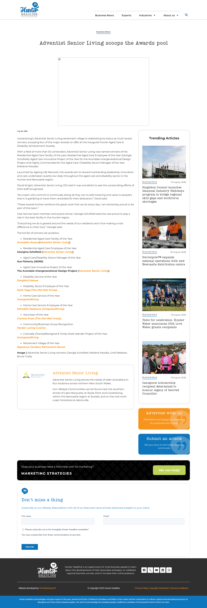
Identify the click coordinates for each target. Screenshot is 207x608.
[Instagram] (169, 570)
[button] (186, 14)
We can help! (169, 470)
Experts (126, 15)
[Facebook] (144, 570)
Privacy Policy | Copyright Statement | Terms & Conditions (161, 588)
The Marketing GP (47, 588)
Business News (104, 15)
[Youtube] (156, 570)
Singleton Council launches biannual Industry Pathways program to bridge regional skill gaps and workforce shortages (163, 194)
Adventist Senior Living (54, 242)
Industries (145, 15)
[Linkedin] (162, 570)
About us (169, 15)
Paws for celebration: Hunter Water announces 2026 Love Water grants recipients (163, 324)
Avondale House (27, 242)
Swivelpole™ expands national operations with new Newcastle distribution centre (163, 261)
